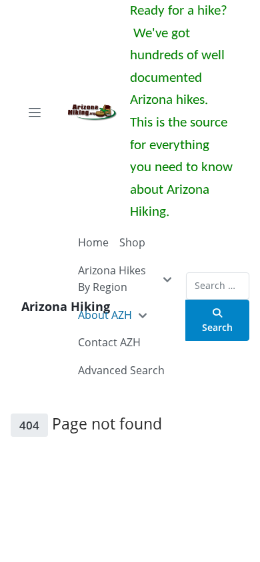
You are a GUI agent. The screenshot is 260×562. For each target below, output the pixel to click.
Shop (132, 242)
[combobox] (217, 285)
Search (217, 327)
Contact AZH (109, 342)
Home (93, 242)
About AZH (105, 315)
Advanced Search (121, 370)
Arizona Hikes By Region (112, 279)
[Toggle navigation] (35, 113)
